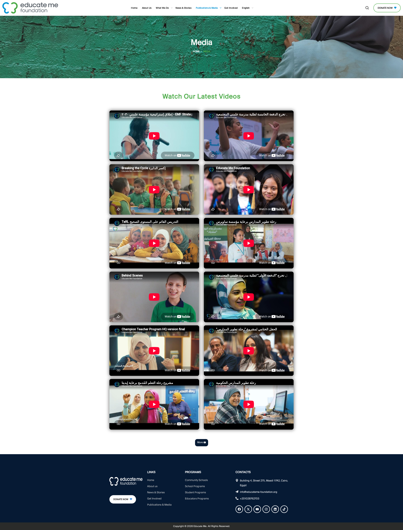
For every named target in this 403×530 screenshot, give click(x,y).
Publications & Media (159, 504)
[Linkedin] (275, 509)
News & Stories (156, 492)
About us (152, 486)
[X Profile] (248, 509)
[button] (367, 8)
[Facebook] (239, 509)
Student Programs (195, 492)
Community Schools (196, 480)
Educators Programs (197, 498)
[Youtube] (257, 509)
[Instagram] (266, 509)
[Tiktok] (284, 509)
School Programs (195, 486)
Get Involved (154, 498)
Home (196, 51)
